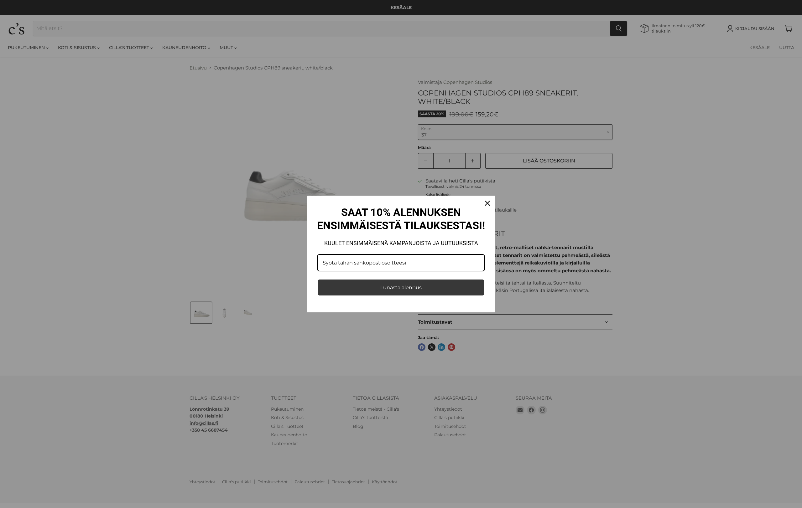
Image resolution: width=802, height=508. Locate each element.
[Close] (487, 203)
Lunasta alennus (401, 287)
